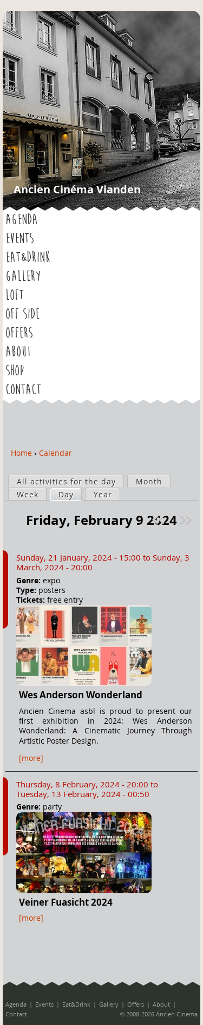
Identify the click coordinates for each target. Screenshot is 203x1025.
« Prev (159, 519)
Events (19, 238)
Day (69, 494)
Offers (18, 333)
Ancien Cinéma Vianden (77, 189)
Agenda (21, 219)
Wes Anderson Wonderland (80, 695)
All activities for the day (66, 481)
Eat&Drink (27, 257)
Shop (14, 371)
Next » (187, 519)
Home (21, 453)
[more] (31, 758)
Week (27, 494)
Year (103, 494)
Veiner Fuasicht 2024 (66, 902)
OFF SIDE (22, 314)
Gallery (23, 276)
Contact (23, 390)
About (18, 352)
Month (149, 481)
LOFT (14, 295)
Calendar (55, 453)
